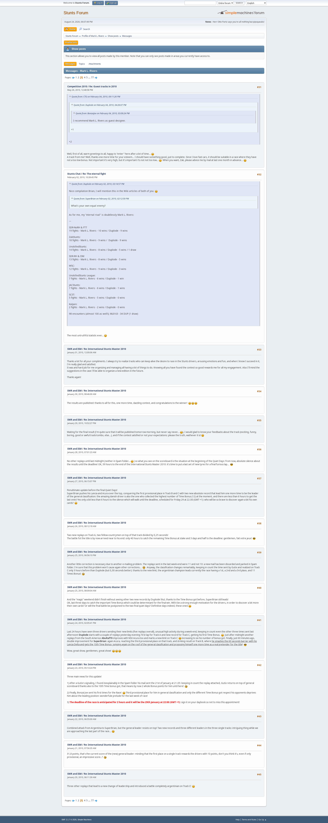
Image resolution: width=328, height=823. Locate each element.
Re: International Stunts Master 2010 (105, 348)
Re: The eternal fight (94, 173)
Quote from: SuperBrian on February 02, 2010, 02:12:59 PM (101, 198)
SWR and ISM (74, 348)
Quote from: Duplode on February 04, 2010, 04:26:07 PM (100, 105)
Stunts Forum (76, 12)
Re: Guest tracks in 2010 (103, 86)
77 (92, 77)
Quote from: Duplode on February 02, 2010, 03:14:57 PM (98, 184)
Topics (82, 63)
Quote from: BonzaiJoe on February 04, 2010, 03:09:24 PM (102, 113)
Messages (70, 63)
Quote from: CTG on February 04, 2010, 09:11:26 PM (96, 96)
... (89, 77)
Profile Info (71, 42)
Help (238, 819)
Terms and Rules (249, 819)
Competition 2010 (77, 86)
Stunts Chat (74, 173)
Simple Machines (85, 820)
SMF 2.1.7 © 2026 (69, 820)
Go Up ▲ (262, 819)
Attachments (95, 63)
